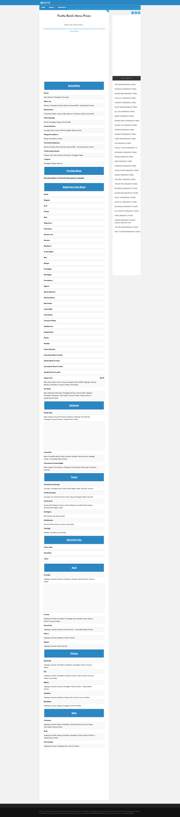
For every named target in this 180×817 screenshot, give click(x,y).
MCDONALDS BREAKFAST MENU (126, 152)
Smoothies (47, 29)
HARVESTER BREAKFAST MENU (125, 134)
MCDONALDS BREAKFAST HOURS (126, 206)
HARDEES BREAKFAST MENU (124, 130)
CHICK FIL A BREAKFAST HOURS (126, 202)
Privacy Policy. (129, 813)
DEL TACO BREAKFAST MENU (125, 112)
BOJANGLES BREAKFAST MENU (125, 89)
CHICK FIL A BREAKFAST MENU (125, 98)
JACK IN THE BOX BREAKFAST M (126, 148)
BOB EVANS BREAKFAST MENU (125, 84)
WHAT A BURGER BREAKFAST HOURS (127, 232)
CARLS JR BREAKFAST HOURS (125, 197)
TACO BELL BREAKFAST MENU (125, 179)
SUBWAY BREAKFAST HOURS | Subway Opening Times (125, 221)
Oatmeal (81, 29)
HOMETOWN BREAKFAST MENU (125, 139)
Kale (76, 31)
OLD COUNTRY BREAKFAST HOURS (127, 211)
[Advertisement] (74, 57)
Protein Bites (56, 29)
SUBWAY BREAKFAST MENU (124, 175)
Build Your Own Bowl (69, 29)
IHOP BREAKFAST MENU (123, 143)
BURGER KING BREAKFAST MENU (126, 94)
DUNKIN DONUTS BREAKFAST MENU (127, 121)
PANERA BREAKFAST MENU (124, 157)
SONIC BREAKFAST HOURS (124, 216)
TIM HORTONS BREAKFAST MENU (126, 184)
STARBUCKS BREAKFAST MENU (125, 166)
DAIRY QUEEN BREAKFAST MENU (126, 107)
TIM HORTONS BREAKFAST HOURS (126, 227)
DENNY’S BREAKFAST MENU (124, 116)
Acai (102, 29)
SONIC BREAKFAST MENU (123, 161)
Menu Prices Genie (98, 813)
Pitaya (72, 31)
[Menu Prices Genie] (45, 2)
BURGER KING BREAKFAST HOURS (126, 193)
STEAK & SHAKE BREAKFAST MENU (127, 170)
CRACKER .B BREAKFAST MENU (125, 103)
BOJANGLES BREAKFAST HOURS (126, 188)
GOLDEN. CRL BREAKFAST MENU (126, 125)
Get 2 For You (95, 29)
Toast (87, 29)
